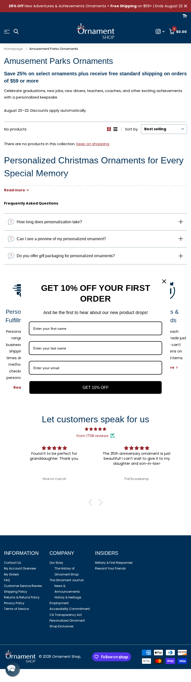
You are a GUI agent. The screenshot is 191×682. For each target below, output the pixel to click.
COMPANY (61, 553)
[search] (16, 31)
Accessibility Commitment (69, 609)
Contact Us (12, 563)
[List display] (115, 129)
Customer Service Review (23, 586)
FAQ (7, 580)
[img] (95, 429)
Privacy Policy (14, 603)
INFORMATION (21, 553)
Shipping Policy (15, 591)
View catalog (7, 32)
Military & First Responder (114, 563)
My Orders (11, 574)
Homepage (13, 48)
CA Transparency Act (65, 615)
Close (185, 6)
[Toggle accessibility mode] (185, 16)
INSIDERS (106, 553)
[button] (91, 502)
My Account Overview (20, 568)
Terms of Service (16, 609)
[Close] (164, 281)
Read (14, 190)
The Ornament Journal (66, 580)
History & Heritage (67, 597)
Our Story (56, 563)
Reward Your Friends (110, 568)
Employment (59, 603)
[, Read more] (160, 31)
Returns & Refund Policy (22, 597)
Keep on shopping (92, 143)
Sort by (131, 129)
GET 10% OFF (96, 387)
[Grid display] (109, 129)
